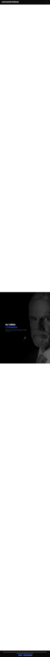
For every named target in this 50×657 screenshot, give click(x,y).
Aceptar (20, 655)
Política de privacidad (28, 655)
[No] (48, 653)
